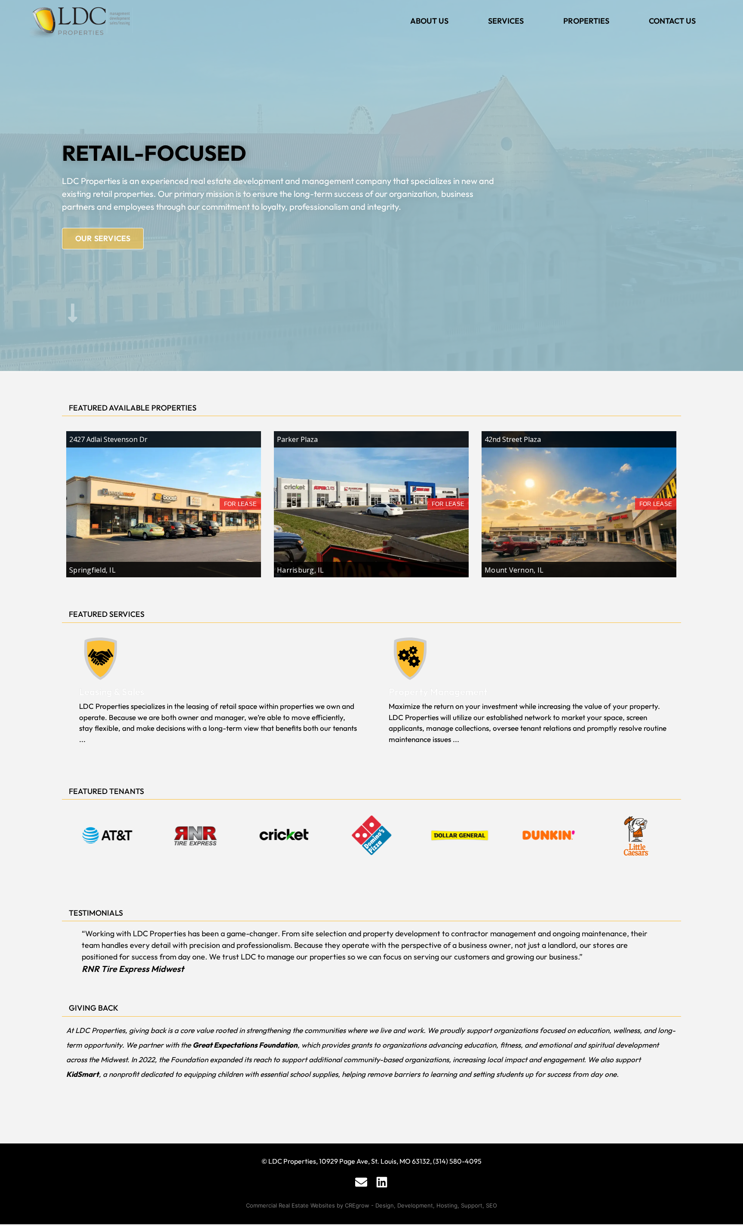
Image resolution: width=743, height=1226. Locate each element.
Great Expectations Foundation (245, 1044)
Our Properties (108, 238)
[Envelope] (361, 1182)
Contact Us (672, 21)
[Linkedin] (382, 1182)
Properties (586, 21)
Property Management (438, 692)
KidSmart (82, 1074)
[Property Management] (410, 658)
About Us (429, 21)
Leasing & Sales (111, 692)
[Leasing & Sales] (100, 658)
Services (506, 21)
